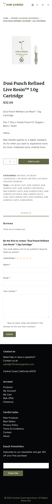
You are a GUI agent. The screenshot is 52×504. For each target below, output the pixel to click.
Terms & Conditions (13, 428)
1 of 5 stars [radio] (18, 258)
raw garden (33, 185)
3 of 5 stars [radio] (24, 258)
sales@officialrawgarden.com (18, 364)
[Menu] (48, 5)
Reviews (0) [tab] (26, 213)
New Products (10, 417)
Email (6, 278)
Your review (10, 291)
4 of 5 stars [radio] (27, 258)
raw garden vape (18, 197)
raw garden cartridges (31, 188)
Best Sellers (9, 421)
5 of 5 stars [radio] (30, 258)
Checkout (8, 401)
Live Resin (22, 178)
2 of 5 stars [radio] (21, 258)
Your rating (9, 258)
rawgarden (26, 200)
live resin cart (18, 185)
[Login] (33, 5)
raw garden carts (13, 191)
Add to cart (33, 161)
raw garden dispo (33, 191)
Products (8, 387)
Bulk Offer (8, 398)
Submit (9, 334)
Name (7, 264)
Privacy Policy (10, 425)
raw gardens (36, 197)
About (6, 436)
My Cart (7, 394)
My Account (9, 390)
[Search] (37, 5)
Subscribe (13, 473)
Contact (7, 432)
